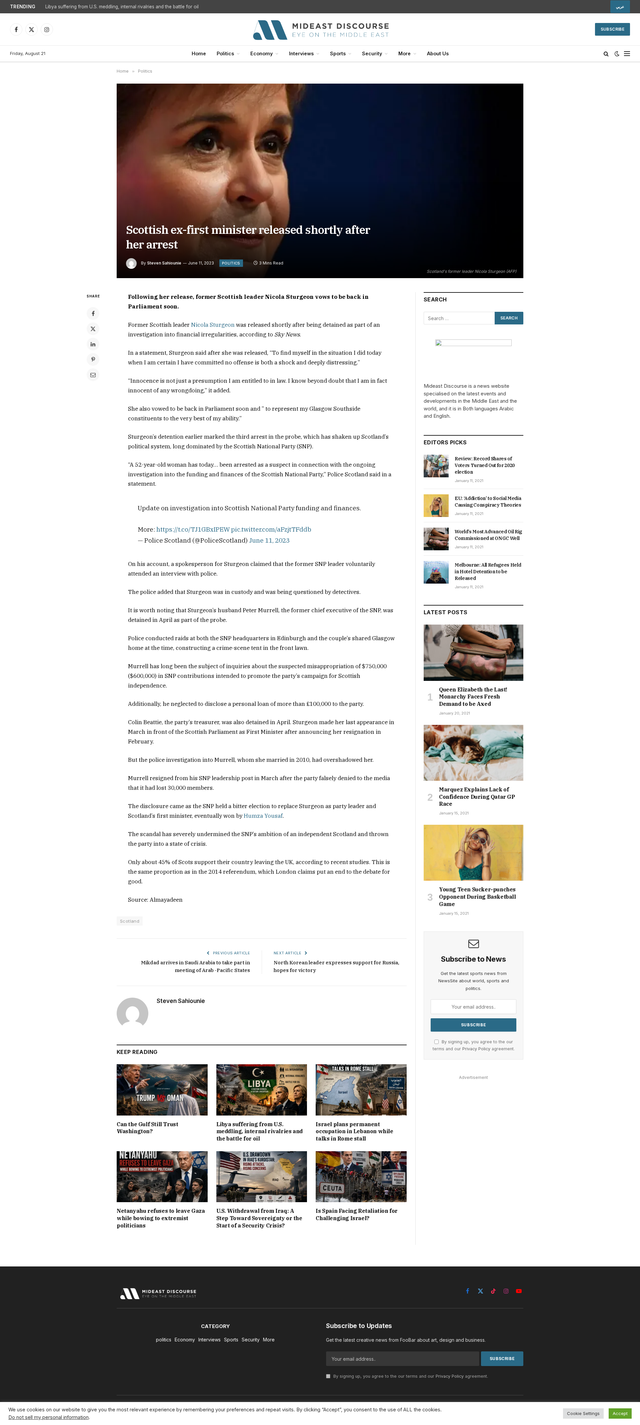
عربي (620, 6)
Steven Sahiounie (164, 262)
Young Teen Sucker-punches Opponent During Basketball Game (477, 896)
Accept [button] (620, 1413)
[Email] (93, 374)
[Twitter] (93, 328)
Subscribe (612, 29)
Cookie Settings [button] (583, 1413)
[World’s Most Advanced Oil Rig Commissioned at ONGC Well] (436, 539)
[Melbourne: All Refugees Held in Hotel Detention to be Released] (436, 572)
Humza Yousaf (263, 815)
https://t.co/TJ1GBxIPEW (193, 529)
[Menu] (627, 53)
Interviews (301, 53)
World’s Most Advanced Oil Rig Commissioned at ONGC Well (488, 535)
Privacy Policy (476, 1048)
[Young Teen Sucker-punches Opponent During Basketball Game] (473, 853)
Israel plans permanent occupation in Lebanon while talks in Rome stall (354, 1131)
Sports (338, 53)
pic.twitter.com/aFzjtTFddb (271, 529)
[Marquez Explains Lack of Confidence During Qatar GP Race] (473, 753)
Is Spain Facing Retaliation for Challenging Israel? (357, 1214)
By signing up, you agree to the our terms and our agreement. (410, 1376)
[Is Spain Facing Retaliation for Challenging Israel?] (361, 1176)
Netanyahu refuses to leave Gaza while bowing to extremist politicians (161, 1218)
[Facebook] (93, 313)
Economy (261, 53)
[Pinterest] (93, 359)
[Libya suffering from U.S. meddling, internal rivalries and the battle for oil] (261, 1089)
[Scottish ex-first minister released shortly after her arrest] (320, 181)
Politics (225, 53)
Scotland (129, 921)
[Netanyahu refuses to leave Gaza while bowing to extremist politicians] (162, 1176)
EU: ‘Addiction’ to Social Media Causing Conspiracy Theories (488, 501)
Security (372, 53)
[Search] (606, 53)
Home (199, 53)
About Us (438, 53)
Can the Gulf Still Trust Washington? (147, 1128)
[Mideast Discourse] (320, 29)
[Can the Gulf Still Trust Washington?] (162, 1089)
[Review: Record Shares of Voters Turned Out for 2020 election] (436, 466)
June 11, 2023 (269, 540)
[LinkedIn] (93, 344)
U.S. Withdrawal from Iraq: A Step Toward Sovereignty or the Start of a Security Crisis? (259, 1218)
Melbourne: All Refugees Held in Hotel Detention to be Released (488, 571)
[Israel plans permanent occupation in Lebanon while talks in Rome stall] (361, 1089)
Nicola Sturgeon (213, 324)
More (404, 53)
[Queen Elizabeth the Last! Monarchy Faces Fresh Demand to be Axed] (473, 653)
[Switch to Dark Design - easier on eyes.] (617, 53)
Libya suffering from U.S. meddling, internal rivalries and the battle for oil (122, 6)
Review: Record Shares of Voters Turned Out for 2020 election (485, 465)
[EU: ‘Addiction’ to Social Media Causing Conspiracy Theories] (436, 505)
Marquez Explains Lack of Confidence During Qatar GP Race (477, 796)
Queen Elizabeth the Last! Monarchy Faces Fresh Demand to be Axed (473, 697)
